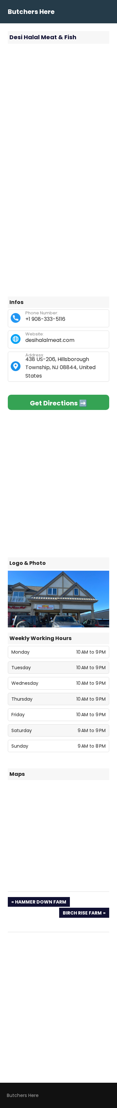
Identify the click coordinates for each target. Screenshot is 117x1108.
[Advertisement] (58, 108)
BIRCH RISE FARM (82, 913)
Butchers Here (31, 11)
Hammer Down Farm (40, 902)
